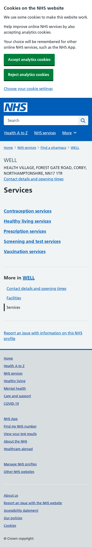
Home (8, 148)
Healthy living (14, 381)
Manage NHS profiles (20, 464)
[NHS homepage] (15, 107)
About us (11, 495)
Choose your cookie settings (28, 88)
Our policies (13, 518)
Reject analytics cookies (28, 74)
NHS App (11, 419)
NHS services (45, 133)
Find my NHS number (20, 426)
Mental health (15, 388)
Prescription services (25, 231)
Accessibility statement (21, 510)
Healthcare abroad (18, 449)
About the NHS (15, 441)
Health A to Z (16, 133)
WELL (75, 148)
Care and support (17, 396)
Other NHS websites (19, 472)
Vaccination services (25, 251)
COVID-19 (11, 403)
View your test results (20, 434)
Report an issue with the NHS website (33, 503)
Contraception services (27, 211)
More (69, 133)
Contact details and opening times (33, 179)
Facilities (14, 298)
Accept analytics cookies (29, 59)
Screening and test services (32, 241)
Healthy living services (27, 221)
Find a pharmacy (53, 148)
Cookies (10, 525)
